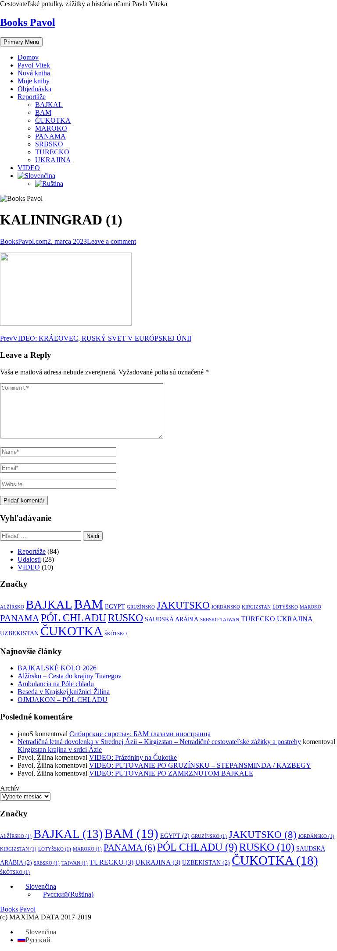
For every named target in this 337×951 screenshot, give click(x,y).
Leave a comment (111, 241)
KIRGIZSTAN (256, 607)
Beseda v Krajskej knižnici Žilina (64, 691)
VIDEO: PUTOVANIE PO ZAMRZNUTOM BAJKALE (171, 773)
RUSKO (125, 617)
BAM (43, 112)
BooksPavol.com (23, 241)
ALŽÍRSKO (12, 607)
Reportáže (32, 96)
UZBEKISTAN (19, 633)
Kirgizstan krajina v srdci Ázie (60, 749)
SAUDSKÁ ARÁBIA (171, 619)
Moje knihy (34, 81)
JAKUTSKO (183, 605)
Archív (9, 788)
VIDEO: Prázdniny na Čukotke (133, 757)
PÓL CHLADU (73, 617)
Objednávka (34, 89)
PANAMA (50, 136)
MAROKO (51, 128)
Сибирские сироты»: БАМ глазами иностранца (140, 733)
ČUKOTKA (53, 120)
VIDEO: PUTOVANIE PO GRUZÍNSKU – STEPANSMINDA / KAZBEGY (200, 765)
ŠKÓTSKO (115, 633)
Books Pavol (27, 22)
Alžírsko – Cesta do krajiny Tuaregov (70, 676)
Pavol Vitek (34, 65)
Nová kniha (34, 73)
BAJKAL (49, 104)
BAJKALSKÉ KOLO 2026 (57, 668)
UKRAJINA (53, 160)
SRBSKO (49, 144)
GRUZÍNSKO (141, 607)
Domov (28, 57)
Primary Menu (21, 42)
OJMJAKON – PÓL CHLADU (63, 699)
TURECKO (52, 152)
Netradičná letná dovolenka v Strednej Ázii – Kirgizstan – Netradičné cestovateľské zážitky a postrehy (159, 741)
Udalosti (29, 559)
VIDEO (29, 167)
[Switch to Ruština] (49, 183)
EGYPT (115, 606)
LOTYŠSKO (285, 607)
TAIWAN (229, 619)
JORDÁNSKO (226, 607)
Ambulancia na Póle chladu (56, 683)
